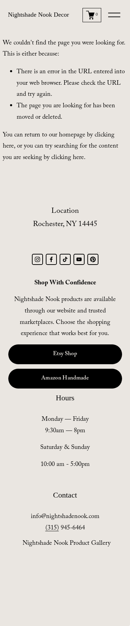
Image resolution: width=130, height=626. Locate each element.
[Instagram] (37, 259)
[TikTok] (65, 259)
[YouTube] (79, 259)
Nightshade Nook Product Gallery (67, 544)
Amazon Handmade (65, 378)
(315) (52, 528)
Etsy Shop (65, 354)
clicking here (67, 158)
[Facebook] (51, 259)
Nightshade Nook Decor (38, 14)
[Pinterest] (92, 259)
